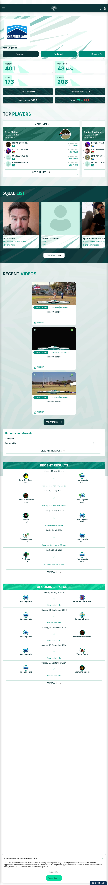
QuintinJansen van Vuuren (16, 238)
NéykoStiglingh (20, 149)
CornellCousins (20, 156)
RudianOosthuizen (21, 143)
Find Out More (54, 872)
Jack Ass (25, 519)
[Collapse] (102, 858)
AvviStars (26, 559)
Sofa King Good (25, 480)
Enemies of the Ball (82, 601)
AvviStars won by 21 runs (54, 565)
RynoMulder (11, 132)
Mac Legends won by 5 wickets (54, 486)
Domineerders (26, 539)
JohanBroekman (20, 162)
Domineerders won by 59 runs (54, 545)
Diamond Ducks (82, 672)
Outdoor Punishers (26, 500)
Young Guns (82, 654)
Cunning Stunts (82, 619)
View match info (54, 605)
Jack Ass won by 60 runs (54, 525)
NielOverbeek (97, 149)
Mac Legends (82, 480)
